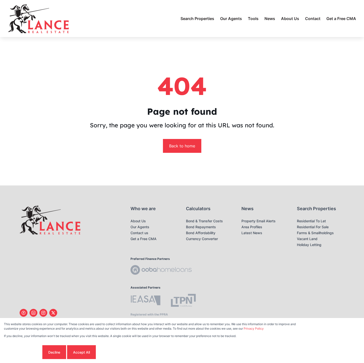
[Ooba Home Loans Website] (161, 270)
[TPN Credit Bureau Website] (183, 301)
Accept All (81, 352)
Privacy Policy (254, 328)
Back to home (182, 145)
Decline (54, 352)
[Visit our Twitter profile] (53, 313)
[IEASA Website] (145, 301)
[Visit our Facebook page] (23, 313)
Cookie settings (22, 352)
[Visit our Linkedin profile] (33, 313)
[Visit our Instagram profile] (43, 313)
